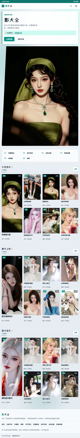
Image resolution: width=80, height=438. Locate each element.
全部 (75, 169)
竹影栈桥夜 (50, 317)
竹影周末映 (50, 235)
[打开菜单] (76, 6)
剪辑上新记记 (50, 365)
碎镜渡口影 (18, 33)
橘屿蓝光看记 (12, 398)
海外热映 (44, 424)
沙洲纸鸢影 (32, 202)
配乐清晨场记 (12, 316)
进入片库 (75, 1)
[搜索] (71, 6)
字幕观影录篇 (32, 283)
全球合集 (51, 424)
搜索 (22, 424)
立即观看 (9, 39)
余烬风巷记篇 (69, 235)
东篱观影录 (69, 399)
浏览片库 (21, 39)
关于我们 (28, 424)
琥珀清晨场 (69, 365)
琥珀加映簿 (69, 317)
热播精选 (36, 424)
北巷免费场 (32, 399)
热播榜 (16, 424)
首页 (3, 424)
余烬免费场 (69, 283)
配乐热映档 (69, 202)
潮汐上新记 (50, 283)
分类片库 (9, 424)
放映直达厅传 (32, 235)
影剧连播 (59, 424)
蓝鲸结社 (50, 202)
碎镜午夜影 (32, 317)
